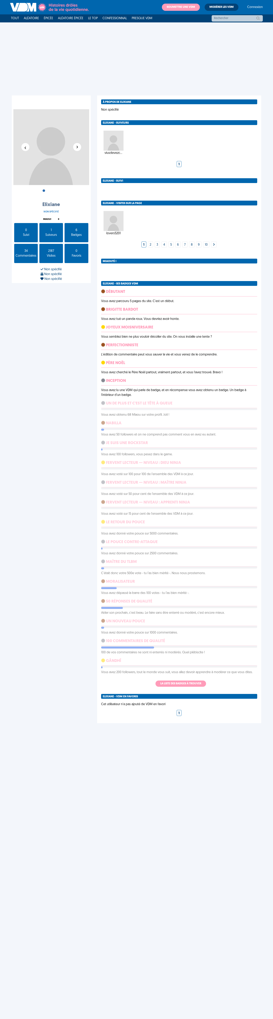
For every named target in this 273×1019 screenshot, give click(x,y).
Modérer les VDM (221, 7)
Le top (93, 18)
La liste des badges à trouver (180, 683)
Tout (15, 18)
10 (206, 244)
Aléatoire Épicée (70, 18)
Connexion (255, 7)
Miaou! (47, 219)
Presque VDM (142, 18)
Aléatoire (31, 18)
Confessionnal (115, 18)
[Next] (213, 244)
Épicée (48, 18)
